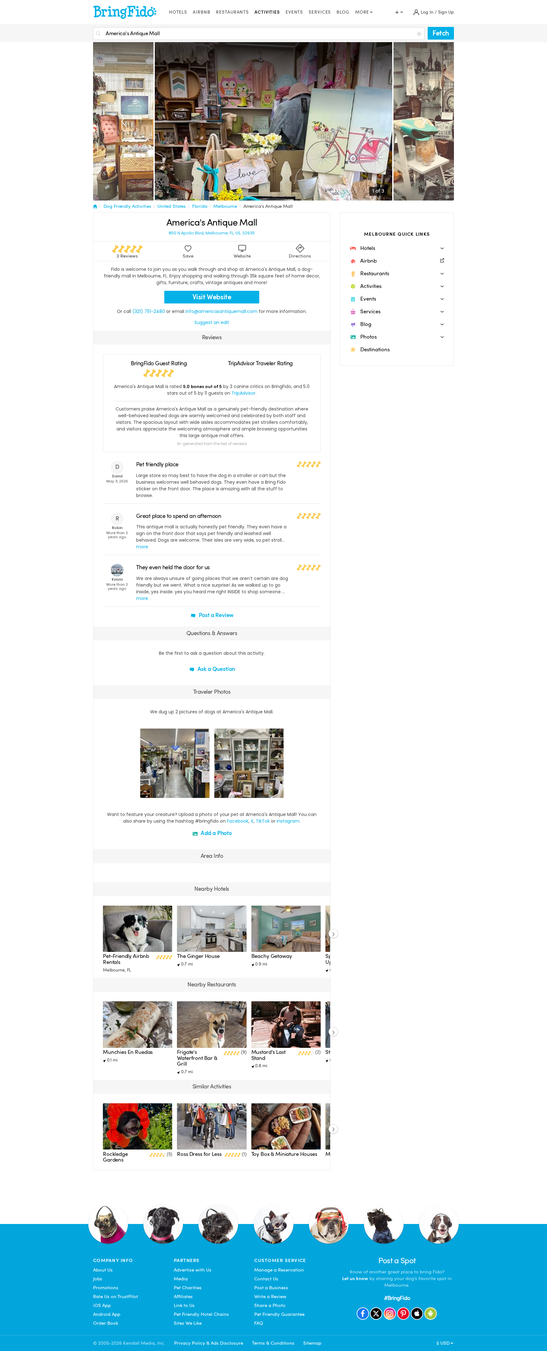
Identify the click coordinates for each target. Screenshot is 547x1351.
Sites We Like (188, 1323)
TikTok (263, 821)
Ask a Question (215, 668)
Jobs (97, 1279)
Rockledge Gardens (115, 1157)
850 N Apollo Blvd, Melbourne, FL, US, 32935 (212, 233)
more (142, 547)
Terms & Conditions (273, 1343)
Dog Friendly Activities (127, 206)
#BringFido (397, 1298)
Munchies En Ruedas (128, 1052)
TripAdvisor (243, 393)
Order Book (105, 1323)
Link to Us (184, 1305)
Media (181, 1279)
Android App (106, 1314)
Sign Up (446, 12)
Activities (267, 12)
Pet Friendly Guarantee (279, 1314)
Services (320, 12)
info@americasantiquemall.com (221, 311)
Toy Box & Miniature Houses (284, 1154)
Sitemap (312, 1343)
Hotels (178, 12)
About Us (103, 1270)
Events (294, 12)
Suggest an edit (211, 322)
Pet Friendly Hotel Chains (201, 1314)
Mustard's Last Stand (268, 1055)
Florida (199, 206)
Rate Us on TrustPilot (115, 1296)
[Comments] (156, 792)
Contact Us (266, 1279)
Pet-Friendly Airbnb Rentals (126, 959)
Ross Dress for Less (199, 1154)
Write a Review (270, 1296)
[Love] (146, 792)
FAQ (258, 1323)
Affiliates (183, 1296)
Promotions (105, 1287)
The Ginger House (198, 956)
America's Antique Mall (268, 206)
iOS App (102, 1305)
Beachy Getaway (271, 956)
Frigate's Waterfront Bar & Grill (197, 1058)
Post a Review (216, 615)
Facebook (237, 821)
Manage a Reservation (279, 1270)
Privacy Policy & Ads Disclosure (208, 1343)
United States (171, 206)
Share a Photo (270, 1305)
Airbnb (201, 12)
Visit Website (211, 297)
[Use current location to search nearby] (419, 34)
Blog (342, 12)
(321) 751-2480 (148, 311)
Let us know (355, 1278)
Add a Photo (215, 833)
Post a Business (271, 1287)
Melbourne (225, 206)
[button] (397, 248)
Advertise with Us (192, 1270)
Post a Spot (397, 1260)
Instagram (288, 821)
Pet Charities (188, 1287)
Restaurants (232, 12)
